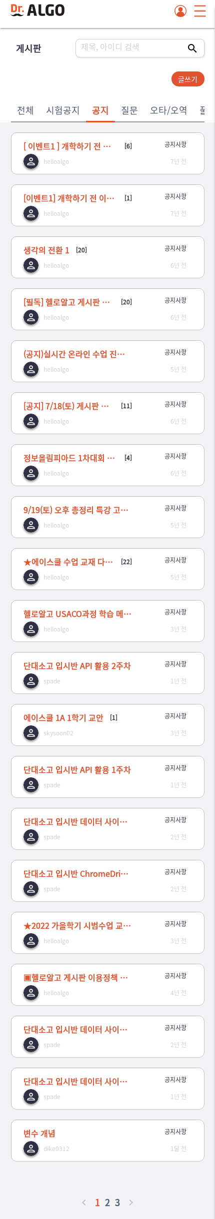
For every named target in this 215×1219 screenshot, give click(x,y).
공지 (100, 110)
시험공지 (63, 110)
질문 (129, 110)
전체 (25, 110)
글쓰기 (188, 79)
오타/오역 (169, 110)
